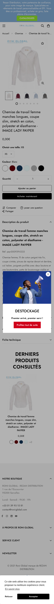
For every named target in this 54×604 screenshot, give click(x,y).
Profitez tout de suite (27, 325)
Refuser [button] (9, 596)
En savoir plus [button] (12, 589)
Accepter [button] (33, 596)
